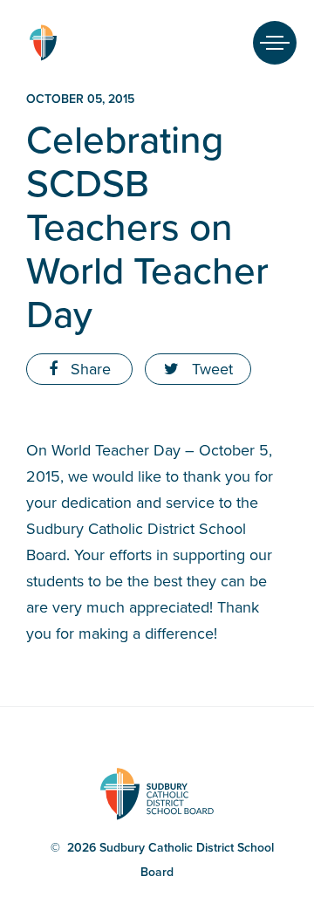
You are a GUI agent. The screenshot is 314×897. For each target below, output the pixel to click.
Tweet (210, 369)
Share (88, 369)
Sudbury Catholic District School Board (42, 42)
